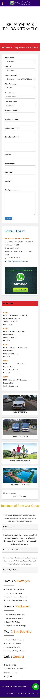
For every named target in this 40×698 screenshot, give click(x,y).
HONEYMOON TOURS (20, 496)
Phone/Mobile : (10, 163)
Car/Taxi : (8, 66)
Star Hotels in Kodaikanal (14, 593)
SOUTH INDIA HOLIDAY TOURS (20, 485)
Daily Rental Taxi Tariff (13, 647)
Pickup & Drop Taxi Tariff (13, 643)
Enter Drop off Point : (12, 137)
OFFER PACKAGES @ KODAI (20, 460)
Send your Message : (12, 190)
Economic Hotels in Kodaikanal (15, 589)
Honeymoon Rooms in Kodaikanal (16, 597)
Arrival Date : (9, 93)
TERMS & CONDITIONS (31, 693)
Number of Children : (12, 119)
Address (8, 154)
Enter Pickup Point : (12, 128)
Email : (7, 181)
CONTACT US (11, 693)
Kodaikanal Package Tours (14, 618)
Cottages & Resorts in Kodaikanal (16, 600)
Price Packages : (11, 84)
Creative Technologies (21, 686)
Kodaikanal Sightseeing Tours (15, 615)
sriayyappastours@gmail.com (17, 261)
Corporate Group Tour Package (16, 626)
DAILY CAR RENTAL (20, 412)
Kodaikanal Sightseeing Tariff (15, 640)
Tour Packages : (11, 75)
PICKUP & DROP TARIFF (20, 436)
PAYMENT (19, 693)
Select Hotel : (10, 57)
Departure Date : (11, 101)
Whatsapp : (9, 172)
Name (7, 146)
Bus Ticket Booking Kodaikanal (15, 651)
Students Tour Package (13, 622)
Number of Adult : (11, 110)
